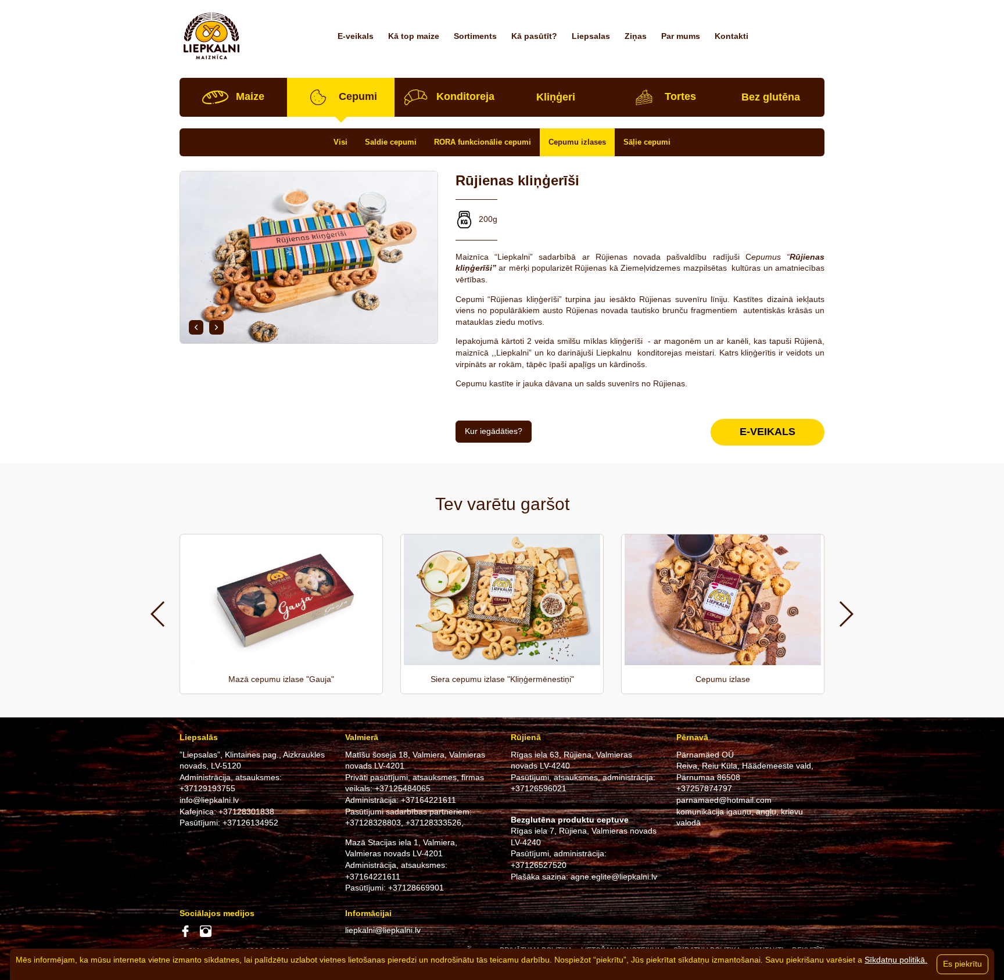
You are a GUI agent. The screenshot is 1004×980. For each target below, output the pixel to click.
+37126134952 (250, 822)
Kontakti (731, 36)
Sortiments (475, 36)
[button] (196, 327)
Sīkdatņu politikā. (896, 959)
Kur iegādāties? (493, 431)
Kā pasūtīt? (534, 36)
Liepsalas (591, 36)
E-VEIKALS (767, 431)
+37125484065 (403, 788)
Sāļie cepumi (646, 142)
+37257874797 (704, 788)
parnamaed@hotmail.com (724, 800)
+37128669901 (416, 887)
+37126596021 (538, 788)
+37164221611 (428, 800)
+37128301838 (246, 811)
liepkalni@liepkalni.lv (383, 930)
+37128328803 (373, 822)
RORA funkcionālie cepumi (482, 142)
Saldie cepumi (391, 142)
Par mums (680, 36)
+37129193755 (207, 788)
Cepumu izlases (577, 142)
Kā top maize (413, 36)
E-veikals (356, 36)
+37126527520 (538, 865)
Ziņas (636, 36)
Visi (340, 142)
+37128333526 (433, 822)
